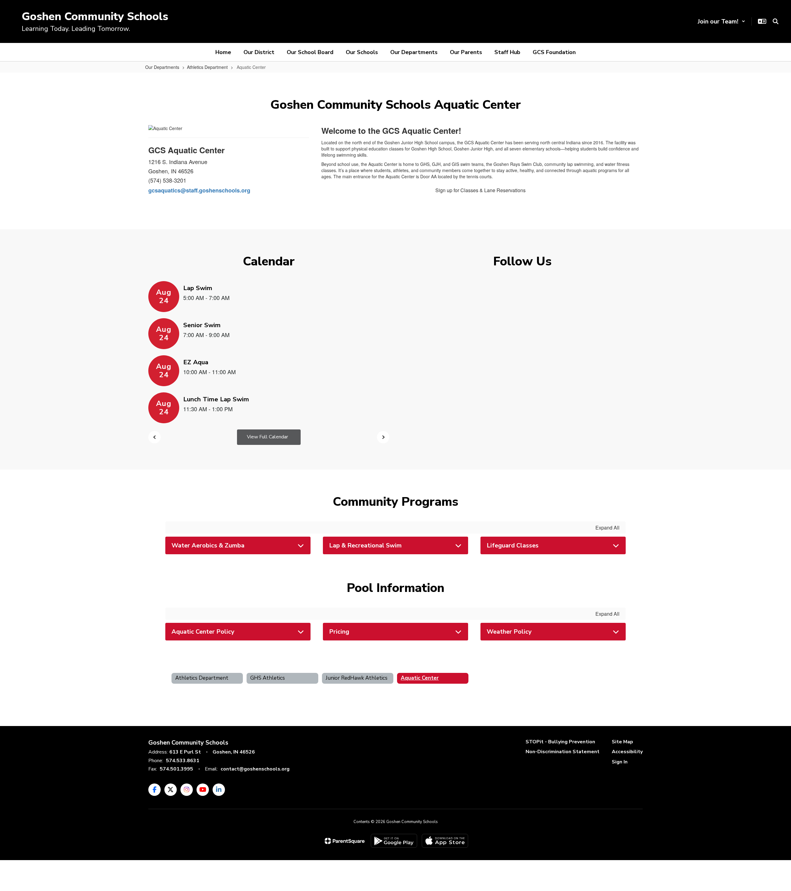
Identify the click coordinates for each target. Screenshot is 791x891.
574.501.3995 (176, 769)
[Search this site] (775, 21)
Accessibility (627, 751)
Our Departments (162, 67)
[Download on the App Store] (445, 841)
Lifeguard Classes (513, 545)
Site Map (622, 741)
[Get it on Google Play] (394, 841)
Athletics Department (207, 67)
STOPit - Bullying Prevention (560, 741)
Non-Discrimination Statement (562, 751)
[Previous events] (154, 437)
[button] (721, 21)
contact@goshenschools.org (255, 769)
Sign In (620, 761)
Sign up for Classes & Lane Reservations (480, 190)
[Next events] (383, 437)
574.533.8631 (182, 760)
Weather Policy (509, 631)
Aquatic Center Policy (203, 631)
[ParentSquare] (344, 841)
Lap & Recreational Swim (365, 545)
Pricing (339, 631)
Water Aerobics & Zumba (207, 545)
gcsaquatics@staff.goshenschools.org (199, 190)
